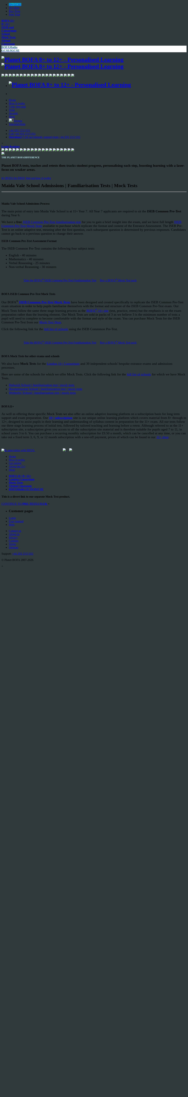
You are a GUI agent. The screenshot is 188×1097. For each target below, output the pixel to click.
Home (12, 100)
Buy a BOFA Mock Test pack (118, 280)
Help (12, 524)
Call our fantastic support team (44, 137)
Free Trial (14, 14)
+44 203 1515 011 (19, 130)
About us (14, 534)
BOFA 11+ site (97, 310)
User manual (16, 521)
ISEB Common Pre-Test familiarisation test (52, 222)
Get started (15, 463)
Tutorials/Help (17, 124)
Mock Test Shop (50, 322)
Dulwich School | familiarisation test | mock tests (41, 385)
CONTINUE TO (24, 503)
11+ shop (162, 437)
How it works (17, 103)
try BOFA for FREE (13, 178)
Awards (13, 113)
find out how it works (38, 178)
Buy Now (14, 11)
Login (12, 518)
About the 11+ (17, 466)
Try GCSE (15, 4)
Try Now (14, 7)
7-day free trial (17, 106)
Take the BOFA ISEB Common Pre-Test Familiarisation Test (60, 280)
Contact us (15, 530)
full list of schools (56, 329)
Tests (12, 110)
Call (22, 133)
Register (15, 146)
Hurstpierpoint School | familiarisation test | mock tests (45, 389)
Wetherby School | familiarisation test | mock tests (42, 393)
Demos (18, 120)
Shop (12, 116)
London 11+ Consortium (63, 363)
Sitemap (13, 547)
